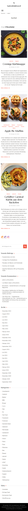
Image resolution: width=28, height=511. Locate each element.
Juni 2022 (4, 320)
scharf (3, 462)
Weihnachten (5, 480)
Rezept (4, 453)
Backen (13, 125)
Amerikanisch (7, 125)
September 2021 (7, 346)
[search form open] (14, 3)
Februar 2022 (6, 331)
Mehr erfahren (4, 88)
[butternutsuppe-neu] (14, 44)
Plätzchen (5, 447)
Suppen (17, 61)
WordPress (19, 508)
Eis (3, 412)
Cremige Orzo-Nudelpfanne (9, 260)
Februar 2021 (6, 367)
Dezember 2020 (6, 373)
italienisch (5, 427)
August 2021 (6, 349)
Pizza (3, 444)
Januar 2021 (5, 370)
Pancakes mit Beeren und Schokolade (12, 263)
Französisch (19, 125)
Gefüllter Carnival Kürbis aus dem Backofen (14, 199)
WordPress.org (6, 498)
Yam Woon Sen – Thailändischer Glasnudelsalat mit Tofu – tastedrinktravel (13, 297)
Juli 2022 (4, 317)
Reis (3, 450)
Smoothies (5, 465)
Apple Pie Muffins (14, 131)
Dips (3, 409)
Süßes (14, 128)
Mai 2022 (4, 323)
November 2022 (6, 311)
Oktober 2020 (6, 379)
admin (4, 280)
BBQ (3, 400)
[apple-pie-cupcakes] (14, 108)
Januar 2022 (5, 334)
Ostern (4, 438)
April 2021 (5, 361)
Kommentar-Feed (7, 495)
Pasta (3, 441)
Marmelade (5, 429)
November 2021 (6, 340)
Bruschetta (10, 280)
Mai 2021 (4, 358)
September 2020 (7, 382)
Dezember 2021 (6, 337)
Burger (4, 403)
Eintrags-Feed (6, 492)
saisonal (11, 61)
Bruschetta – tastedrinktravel (10, 286)
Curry (3, 406)
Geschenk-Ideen (6, 424)
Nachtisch (11, 126)
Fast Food (5, 415)
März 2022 (5, 328)
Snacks (22, 126)
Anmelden (5, 489)
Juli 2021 (4, 352)
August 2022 (6, 314)
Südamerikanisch (6, 471)
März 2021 (5, 364)
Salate (4, 459)
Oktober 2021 (6, 343)
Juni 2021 (4, 355)
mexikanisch (5, 432)
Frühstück (4, 126)
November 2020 (6, 376)
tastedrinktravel (14, 6)
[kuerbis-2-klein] (14, 177)
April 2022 (5, 326)
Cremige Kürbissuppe (14, 64)
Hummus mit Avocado (8, 266)
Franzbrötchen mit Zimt (8, 257)
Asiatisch (4, 394)
